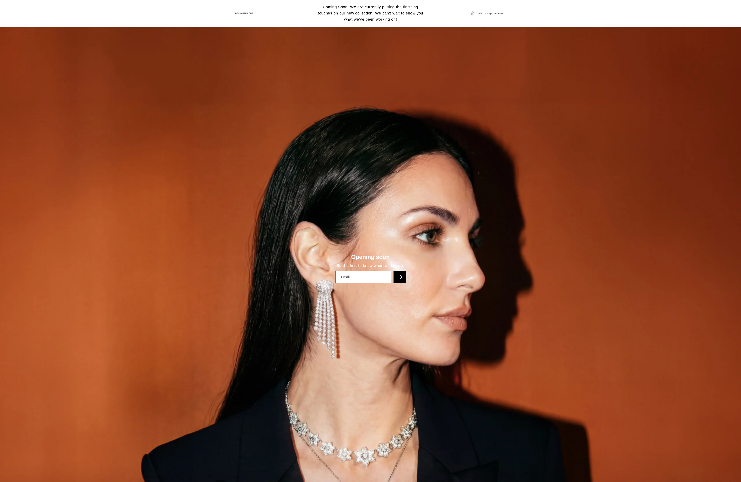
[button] (488, 13)
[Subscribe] (400, 277)
